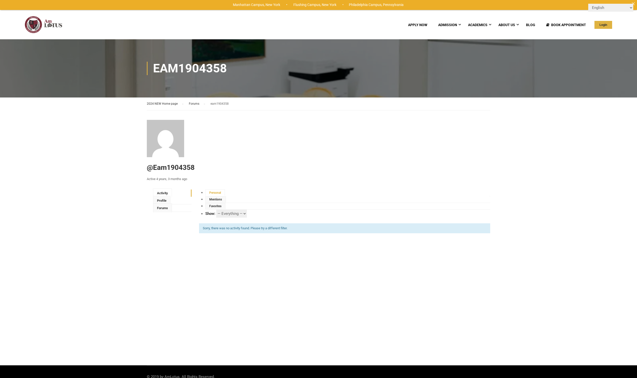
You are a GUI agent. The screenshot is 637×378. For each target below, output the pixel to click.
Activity (162, 193)
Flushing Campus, (307, 5)
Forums (194, 103)
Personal (215, 192)
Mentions (215, 199)
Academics (477, 25)
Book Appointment (568, 25)
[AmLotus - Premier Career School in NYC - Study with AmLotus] (44, 27)
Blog (530, 25)
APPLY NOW (417, 25)
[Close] (633, 3)
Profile (161, 200)
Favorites (215, 206)
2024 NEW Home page (162, 103)
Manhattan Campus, (249, 5)
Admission (447, 25)
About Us (506, 25)
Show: (210, 213)
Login (603, 25)
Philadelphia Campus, (365, 5)
